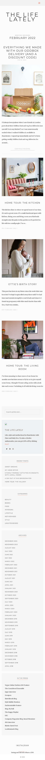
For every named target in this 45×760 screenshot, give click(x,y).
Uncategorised (11, 523)
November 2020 (11, 592)
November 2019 (11, 622)
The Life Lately (22, 17)
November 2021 (11, 571)
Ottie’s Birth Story (22, 284)
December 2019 (11, 619)
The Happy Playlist (11, 712)
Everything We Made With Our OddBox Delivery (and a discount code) (22, 52)
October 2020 (10, 595)
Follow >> (22, 751)
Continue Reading (22, 149)
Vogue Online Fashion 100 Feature (17, 685)
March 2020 (9, 609)
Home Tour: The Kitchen (22, 203)
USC (6, 715)
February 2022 (11, 565)
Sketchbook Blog (11, 699)
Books (7, 503)
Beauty (8, 499)
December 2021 (11, 568)
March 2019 (9, 642)
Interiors (9, 510)
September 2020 (11, 598)
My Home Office (11, 470)
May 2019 (8, 639)
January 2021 (10, 588)
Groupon (8, 695)
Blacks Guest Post (11, 726)
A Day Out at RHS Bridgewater (18, 478)
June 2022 (9, 554)
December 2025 (11, 541)
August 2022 (10, 548)
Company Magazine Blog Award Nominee (20, 719)
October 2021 (10, 575)
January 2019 (10, 649)
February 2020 (11, 612)
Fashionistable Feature (13, 705)
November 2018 (11, 656)
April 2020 (9, 605)
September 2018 (11, 663)
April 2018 (9, 666)
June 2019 (9, 636)
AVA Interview (10, 722)
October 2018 (10, 659)
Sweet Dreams (11, 467)
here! (7, 444)
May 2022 (8, 558)
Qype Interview (10, 692)
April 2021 (9, 585)
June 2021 (9, 581)
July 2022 (8, 551)
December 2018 (11, 652)
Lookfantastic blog (11, 729)
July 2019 (8, 632)
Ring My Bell (9, 709)
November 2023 (11, 544)
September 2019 (11, 625)
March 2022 (9, 561)
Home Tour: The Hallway (15, 482)
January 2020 (10, 615)
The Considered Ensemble (14, 688)
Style (7, 520)
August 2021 (10, 578)
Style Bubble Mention (12, 702)
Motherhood (10, 516)
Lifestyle (9, 513)
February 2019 (11, 646)
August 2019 (10, 629)
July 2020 (8, 602)
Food (7, 506)
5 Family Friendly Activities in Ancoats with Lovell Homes (22, 474)
